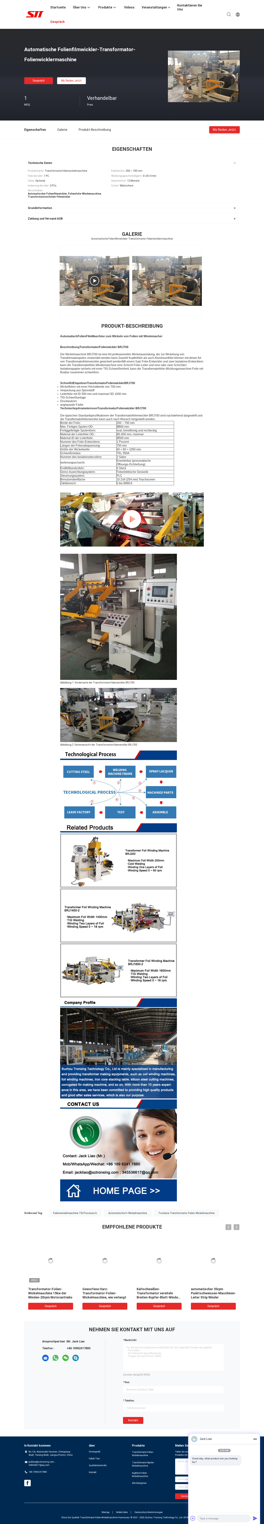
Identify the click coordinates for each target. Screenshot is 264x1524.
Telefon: (129, 1400)
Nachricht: (130, 1340)
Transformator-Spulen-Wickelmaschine (143, 1464)
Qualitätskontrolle (97, 1465)
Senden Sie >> (188, 1496)
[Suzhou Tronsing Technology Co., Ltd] (35, 14)
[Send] (255, 1518)
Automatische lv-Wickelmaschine (127, 1213)
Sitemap (105, 1512)
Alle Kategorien (139, 1483)
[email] (45, 1358)
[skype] (75, 1358)
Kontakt (133, 1420)
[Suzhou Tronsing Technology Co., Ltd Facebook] (27, 1483)
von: (127, 1382)
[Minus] (255, 1439)
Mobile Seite (122, 1512)
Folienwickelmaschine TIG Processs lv (75, 1213)
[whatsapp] (55, 1358)
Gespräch (39, 80)
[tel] (85, 1358)
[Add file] (192, 1518)
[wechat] (65, 1358)
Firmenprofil (94, 1452)
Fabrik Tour (94, 1458)
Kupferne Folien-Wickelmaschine (140, 1475)
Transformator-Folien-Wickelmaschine (143, 1454)
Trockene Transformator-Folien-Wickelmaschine (186, 1213)
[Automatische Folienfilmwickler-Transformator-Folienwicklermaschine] (204, 76)
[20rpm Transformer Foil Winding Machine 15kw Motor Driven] (94, 281)
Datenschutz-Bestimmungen (149, 1512)
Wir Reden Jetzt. (71, 80)
